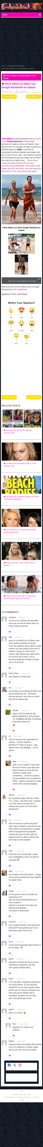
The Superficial (20, 289)
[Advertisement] (21, 41)
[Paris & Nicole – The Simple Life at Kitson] (21, 551)
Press (22, 1100)
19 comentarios (22, 91)
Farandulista (16, 1094)
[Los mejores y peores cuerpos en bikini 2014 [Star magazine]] (21, 485)
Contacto (36, 1097)
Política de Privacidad (23, 1097)
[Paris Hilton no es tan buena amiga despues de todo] (21, 518)
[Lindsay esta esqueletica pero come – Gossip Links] (21, 452)
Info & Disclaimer (9, 1097)
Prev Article (10, 96)
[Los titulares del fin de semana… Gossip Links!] (21, 418)
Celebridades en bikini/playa (17, 75)
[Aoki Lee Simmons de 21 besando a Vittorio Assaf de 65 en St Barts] (21, 584)
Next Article (33, 96)
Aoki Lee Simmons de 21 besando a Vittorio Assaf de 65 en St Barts (20, 597)
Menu (4, 14)
